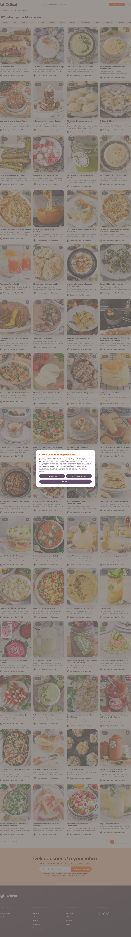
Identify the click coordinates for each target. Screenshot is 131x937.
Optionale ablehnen (79, 476)
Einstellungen (52, 476)
